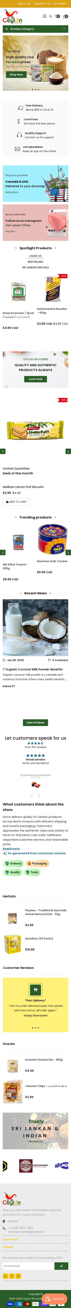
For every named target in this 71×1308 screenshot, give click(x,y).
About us (24, 3)
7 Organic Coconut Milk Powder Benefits (33, 669)
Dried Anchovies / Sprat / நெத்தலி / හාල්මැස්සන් (18, 315)
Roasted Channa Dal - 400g (44, 1059)
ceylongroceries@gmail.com (26, 1232)
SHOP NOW (11, 192)
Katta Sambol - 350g (18, 487)
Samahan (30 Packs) (39, 938)
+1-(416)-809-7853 (20, 1228)
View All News (35, 722)
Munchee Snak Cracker (18, 561)
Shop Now (16, 81)
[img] (35, 743)
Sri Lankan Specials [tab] (35, 267)
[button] (32, 89)
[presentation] (2, 451)
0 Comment (60, 660)
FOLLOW (9, 231)
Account (60, 3)
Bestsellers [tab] (35, 262)
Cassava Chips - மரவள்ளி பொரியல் (46, 1086)
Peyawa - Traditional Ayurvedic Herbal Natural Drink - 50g (46, 912)
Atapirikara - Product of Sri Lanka (51, 566)
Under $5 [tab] (35, 256)
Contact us (42, 3)
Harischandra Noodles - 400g (52, 311)
